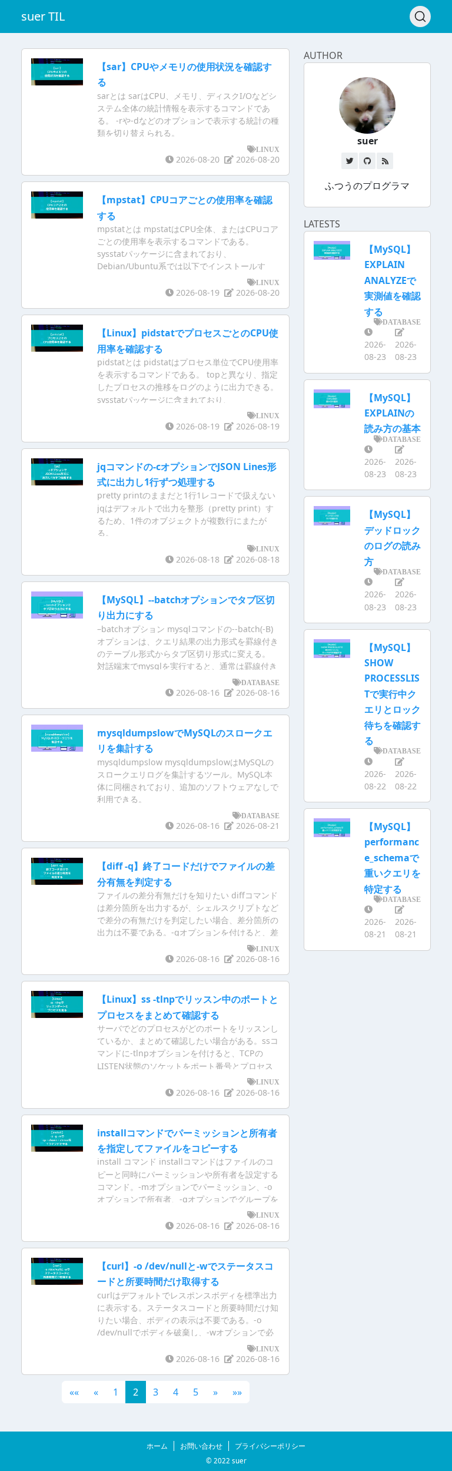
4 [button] (175, 1392)
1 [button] (115, 1392)
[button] (74, 1392)
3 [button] (155, 1392)
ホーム (157, 1446)
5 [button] (195, 1392)
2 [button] (135, 1392)
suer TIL (43, 16)
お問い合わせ (201, 1446)
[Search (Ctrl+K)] (420, 16)
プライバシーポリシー (270, 1446)
